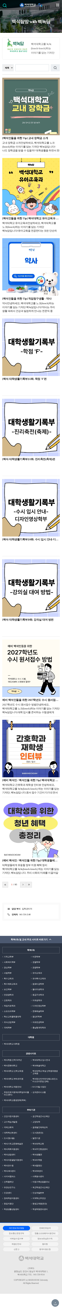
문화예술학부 (38, 1011)
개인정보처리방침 (16, 1228)
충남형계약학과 (39, 1028)
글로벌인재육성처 (40, 1127)
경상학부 (7, 967)
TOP (55, 1305)
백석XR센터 (38, 1171)
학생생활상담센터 (11, 1209)
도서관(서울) (9, 1138)
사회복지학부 (9, 962)
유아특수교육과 (39, 978)
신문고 (16, 1249)
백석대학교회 (38, 1144)
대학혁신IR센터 (10, 1133)
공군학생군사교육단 (41, 1116)
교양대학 (36, 1122)
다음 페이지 (23, 885)
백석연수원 (8, 1165)
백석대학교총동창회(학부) (15, 1100)
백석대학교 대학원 (11, 1044)
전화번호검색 (45, 1228)
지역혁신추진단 (39, 1198)
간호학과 (7, 1000)
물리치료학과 (38, 989)
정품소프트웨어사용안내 (45, 1233)
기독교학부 (8, 957)
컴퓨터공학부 (38, 984)
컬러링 (45, 1244)
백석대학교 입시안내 (41, 1060)
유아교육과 (37, 973)
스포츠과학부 (9, 1011)
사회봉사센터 (38, 1176)
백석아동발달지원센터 (13, 1160)
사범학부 (7, 973)
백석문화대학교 (10, 1065)
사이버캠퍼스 (9, 1176)
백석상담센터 (9, 1154)
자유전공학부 (38, 1022)
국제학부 (7, 1028)
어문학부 (36, 957)
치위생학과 (37, 1000)
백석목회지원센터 (11, 1149)
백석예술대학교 (39, 1065)
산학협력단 (8, 1182)
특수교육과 (8, 978)
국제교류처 (8, 1127)
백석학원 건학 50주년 (13, 1060)
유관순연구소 (9, 1187)
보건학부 (7, 989)
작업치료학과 (9, 1006)
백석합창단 (37, 1165)
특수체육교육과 (10, 984)
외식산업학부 (9, 1022)
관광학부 (36, 967)
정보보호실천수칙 (45, 1238)
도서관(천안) (38, 1133)
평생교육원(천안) (40, 1204)
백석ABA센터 (9, 1171)
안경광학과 (8, 995)
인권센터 (7, 1193)
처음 (5, 885)
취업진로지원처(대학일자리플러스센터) (16, 1093)
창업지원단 (8, 1204)
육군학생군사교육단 (41, 1187)
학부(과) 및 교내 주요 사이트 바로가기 (29, 939)
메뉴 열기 (57, 5)
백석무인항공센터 (40, 1149)
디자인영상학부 (39, 1006)
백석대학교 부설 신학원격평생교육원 (45, 1072)
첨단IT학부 (37, 1017)
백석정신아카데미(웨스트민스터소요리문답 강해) (45, 1080)
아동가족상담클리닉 (41, 1182)
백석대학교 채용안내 (12, 1087)
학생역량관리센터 (40, 1209)
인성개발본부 (38, 1193)
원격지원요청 (45, 1249)
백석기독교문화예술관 (13, 1144)
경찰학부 (36, 962)
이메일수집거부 (16, 1238)
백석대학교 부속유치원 (13, 1079)
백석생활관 (37, 1154)
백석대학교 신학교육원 (13, 1071)
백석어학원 (37, 1160)
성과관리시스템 (39, 1092)
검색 (5, 6)
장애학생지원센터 (11, 1198)
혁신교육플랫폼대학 (12, 1017)
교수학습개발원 (10, 1122)
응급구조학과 (38, 995)
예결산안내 (16, 1244)
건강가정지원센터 (11, 1116)
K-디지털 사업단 (39, 1087)
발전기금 (36, 1138)
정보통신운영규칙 (16, 1233)
